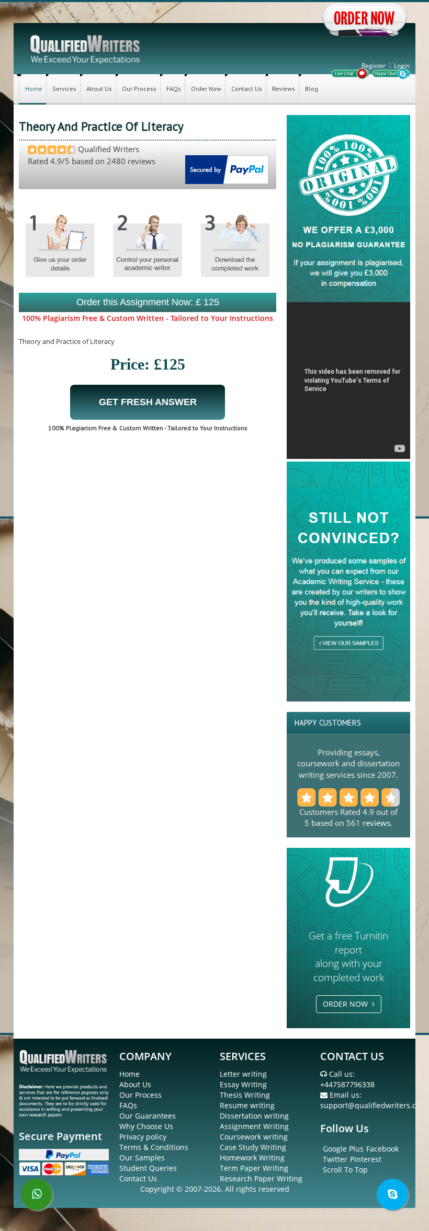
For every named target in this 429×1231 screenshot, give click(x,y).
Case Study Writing (253, 1147)
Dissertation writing (254, 1116)
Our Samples (142, 1158)
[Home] (85, 48)
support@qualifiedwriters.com (373, 1105)
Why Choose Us (146, 1126)
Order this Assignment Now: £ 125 (147, 302)
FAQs (173, 89)
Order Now (206, 89)
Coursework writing (254, 1137)
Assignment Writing (254, 1126)
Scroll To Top (345, 1170)
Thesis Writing (245, 1095)
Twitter (335, 1159)
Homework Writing (252, 1158)
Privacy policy (142, 1137)
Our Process (139, 89)
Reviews (283, 89)
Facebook (382, 1149)
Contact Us (246, 89)
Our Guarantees (147, 1116)
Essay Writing (243, 1084)
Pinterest (365, 1159)
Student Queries (148, 1168)
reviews (376, 823)
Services (64, 89)
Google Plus (343, 1149)
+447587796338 (347, 1084)
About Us (99, 89)
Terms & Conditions (153, 1147)
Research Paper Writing (261, 1178)
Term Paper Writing (254, 1168)
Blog (311, 89)
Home (33, 89)
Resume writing (247, 1105)
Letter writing (243, 1074)
